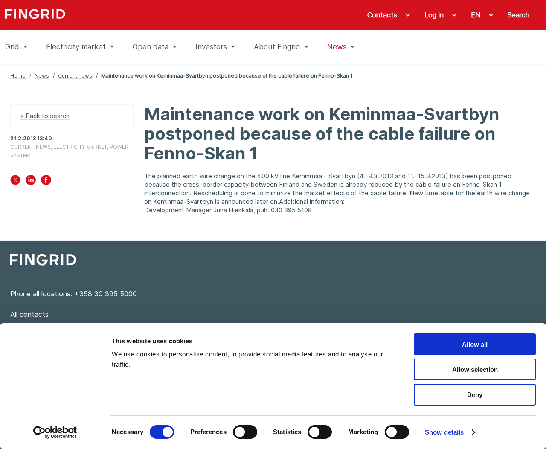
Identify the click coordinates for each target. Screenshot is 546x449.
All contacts (29, 314)
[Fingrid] (116, 15)
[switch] (245, 432)
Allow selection (475, 369)
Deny (474, 394)
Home (18, 75)
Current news (75, 75)
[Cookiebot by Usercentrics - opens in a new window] (55, 432)
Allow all (475, 344)
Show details (444, 432)
